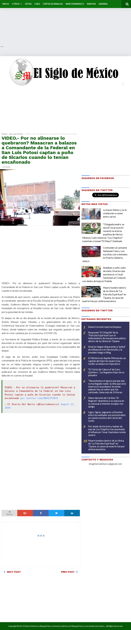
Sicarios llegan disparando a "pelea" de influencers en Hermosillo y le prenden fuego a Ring (106, 349)
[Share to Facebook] (41, 513)
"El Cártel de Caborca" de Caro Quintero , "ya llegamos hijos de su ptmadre (106, 372)
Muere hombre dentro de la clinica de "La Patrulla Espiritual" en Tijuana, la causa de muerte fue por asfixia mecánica (104, 294)
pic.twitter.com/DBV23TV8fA (39, 398)
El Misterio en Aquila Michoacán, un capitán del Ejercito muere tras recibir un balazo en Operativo (107, 361)
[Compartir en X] (56, 513)
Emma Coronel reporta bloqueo (104, 326)
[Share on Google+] (25, 513)
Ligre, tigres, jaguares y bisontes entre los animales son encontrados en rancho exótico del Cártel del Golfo (107, 416)
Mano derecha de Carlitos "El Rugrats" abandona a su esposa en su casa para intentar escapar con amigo (106, 402)
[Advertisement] (65, 22)
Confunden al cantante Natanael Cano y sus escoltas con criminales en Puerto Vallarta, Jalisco (104, 254)
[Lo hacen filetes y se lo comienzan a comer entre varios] (91, 213)
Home (4, 134)
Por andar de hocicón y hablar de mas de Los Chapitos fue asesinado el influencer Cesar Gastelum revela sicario (107, 430)
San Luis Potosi (16, 134)
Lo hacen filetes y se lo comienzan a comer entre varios (115, 213)
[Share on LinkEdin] (72, 513)
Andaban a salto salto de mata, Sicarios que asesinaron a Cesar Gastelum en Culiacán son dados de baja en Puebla (104, 274)
